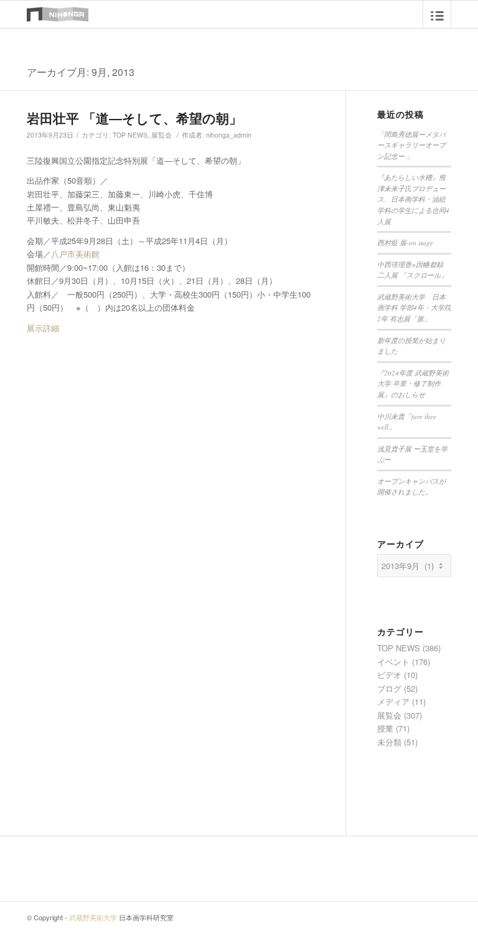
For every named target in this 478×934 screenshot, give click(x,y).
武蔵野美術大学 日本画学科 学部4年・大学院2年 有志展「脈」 (414, 307)
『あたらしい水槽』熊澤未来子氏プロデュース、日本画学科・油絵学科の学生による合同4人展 (413, 198)
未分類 (389, 742)
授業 (385, 728)
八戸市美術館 (75, 254)
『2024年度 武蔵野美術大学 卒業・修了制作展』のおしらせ (413, 383)
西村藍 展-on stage (405, 242)
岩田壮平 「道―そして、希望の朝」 (134, 117)
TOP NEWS (130, 134)
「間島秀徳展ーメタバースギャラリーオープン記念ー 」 (411, 145)
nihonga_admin (228, 134)
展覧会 (161, 134)
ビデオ (389, 675)
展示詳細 (43, 328)
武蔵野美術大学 (93, 917)
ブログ (389, 688)
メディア (393, 701)
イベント (393, 661)
